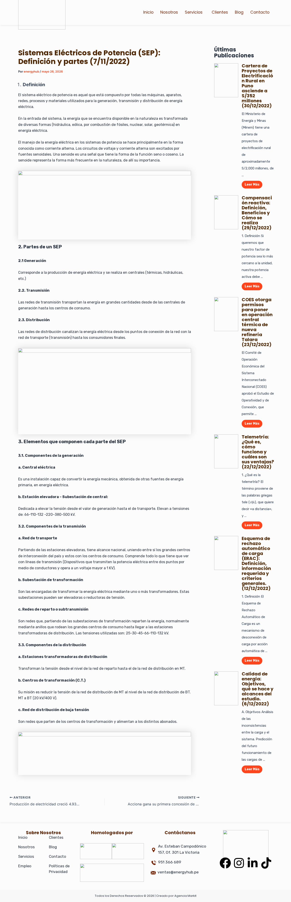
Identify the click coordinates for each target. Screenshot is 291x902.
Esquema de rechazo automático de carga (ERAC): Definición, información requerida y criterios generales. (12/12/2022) (256, 563)
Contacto (259, 12)
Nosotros (169, 12)
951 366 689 (169, 862)
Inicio (148, 12)
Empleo (24, 866)
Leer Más (252, 184)
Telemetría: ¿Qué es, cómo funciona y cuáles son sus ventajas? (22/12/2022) (258, 451)
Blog (239, 12)
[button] (194, 12)
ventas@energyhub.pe (178, 872)
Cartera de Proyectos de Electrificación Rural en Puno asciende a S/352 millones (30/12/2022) (257, 85)
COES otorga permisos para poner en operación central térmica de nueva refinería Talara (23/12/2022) (257, 322)
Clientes (220, 12)
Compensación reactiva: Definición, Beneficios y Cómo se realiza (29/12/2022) (257, 212)
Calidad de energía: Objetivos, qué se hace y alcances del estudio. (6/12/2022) (257, 688)
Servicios (194, 12)
